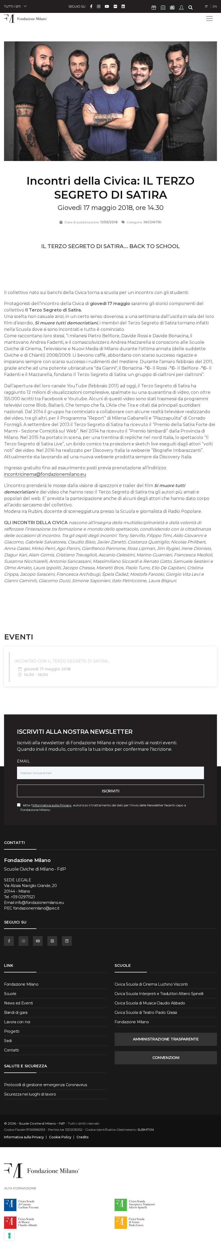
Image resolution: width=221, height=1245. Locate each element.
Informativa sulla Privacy (51, 805)
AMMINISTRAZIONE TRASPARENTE (165, 1039)
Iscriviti (110, 791)
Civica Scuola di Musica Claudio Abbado (150, 1003)
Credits (82, 1137)
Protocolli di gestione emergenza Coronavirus (45, 1084)
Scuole (10, 993)
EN (215, 6)
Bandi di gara (15, 1012)
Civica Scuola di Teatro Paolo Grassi (146, 1012)
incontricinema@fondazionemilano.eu (45, 474)
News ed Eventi (18, 1003)
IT (206, 6)
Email (23, 761)
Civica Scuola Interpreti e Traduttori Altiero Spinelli (159, 993)
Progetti (11, 1031)
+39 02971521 (23, 897)
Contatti (11, 1050)
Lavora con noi (17, 1021)
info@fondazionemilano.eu (39, 902)
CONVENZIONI (165, 1057)
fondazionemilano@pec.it (36, 908)
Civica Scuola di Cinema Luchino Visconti (151, 984)
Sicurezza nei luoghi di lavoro (30, 1094)
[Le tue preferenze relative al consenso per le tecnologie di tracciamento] (9, 1235)
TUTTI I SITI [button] (12, 6)
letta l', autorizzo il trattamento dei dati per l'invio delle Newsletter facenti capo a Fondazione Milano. (103, 807)
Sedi (8, 1040)
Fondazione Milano (21, 984)
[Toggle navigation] (209, 18)
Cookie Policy (60, 1137)
